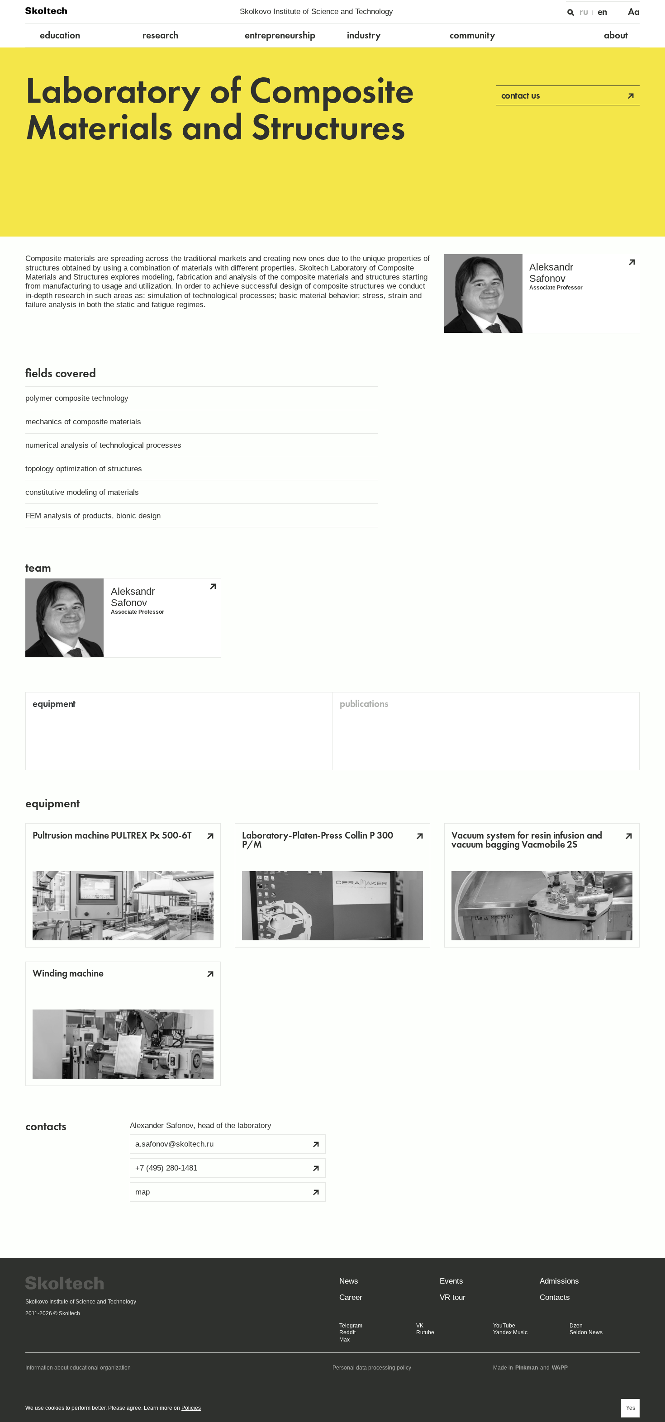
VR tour (453, 1297)
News (348, 1280)
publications (364, 703)
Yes (630, 1408)
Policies (191, 1408)
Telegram (350, 1325)
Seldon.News (586, 1332)
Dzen (576, 1325)
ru (584, 11)
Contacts (555, 1297)
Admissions (559, 1280)
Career (350, 1297)
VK (419, 1325)
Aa (634, 11)
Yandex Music (510, 1332)
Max (344, 1340)
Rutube (425, 1332)
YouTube (504, 1325)
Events (451, 1280)
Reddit (347, 1332)
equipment (54, 703)
